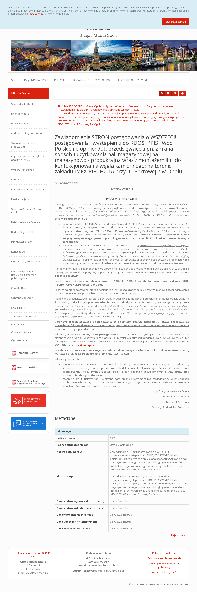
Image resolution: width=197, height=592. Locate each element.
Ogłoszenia (18, 340)
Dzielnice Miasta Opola (24, 222)
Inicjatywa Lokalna (22, 242)
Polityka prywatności (164, 553)
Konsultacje (18, 251)
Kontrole (16, 179)
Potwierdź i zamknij (175, 21)
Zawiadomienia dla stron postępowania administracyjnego (95, 109)
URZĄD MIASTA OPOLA (35, 80)
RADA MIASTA (81, 80)
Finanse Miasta (20, 113)
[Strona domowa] (59, 106)
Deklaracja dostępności (164, 572)
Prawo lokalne (19, 123)
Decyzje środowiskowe (160, 106)
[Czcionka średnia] (168, 93)
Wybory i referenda (23, 169)
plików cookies (35, 13)
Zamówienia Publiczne (24, 316)
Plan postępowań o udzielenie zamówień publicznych (23, 275)
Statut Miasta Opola (22, 104)
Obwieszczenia (20, 332)
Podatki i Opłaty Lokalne (25, 133)
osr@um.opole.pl (87, 345)
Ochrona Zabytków (22, 298)
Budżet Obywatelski (23, 232)
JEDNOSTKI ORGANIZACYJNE (134, 80)
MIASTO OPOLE (103, 80)
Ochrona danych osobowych (164, 558)
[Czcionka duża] (174, 93)
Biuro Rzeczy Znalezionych (27, 261)
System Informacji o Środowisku (22, 144)
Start (14, 80)
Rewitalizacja (19, 199)
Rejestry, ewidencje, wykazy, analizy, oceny (27, 158)
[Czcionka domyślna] (162, 93)
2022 (136, 109)
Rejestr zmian (179, 535)
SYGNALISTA (18, 307)
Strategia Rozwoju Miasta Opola (26, 210)
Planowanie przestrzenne (26, 189)
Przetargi (16, 324)
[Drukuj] (182, 93)
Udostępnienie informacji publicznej (164, 565)
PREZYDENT (61, 80)
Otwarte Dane (19, 288)
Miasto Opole (93, 106)
